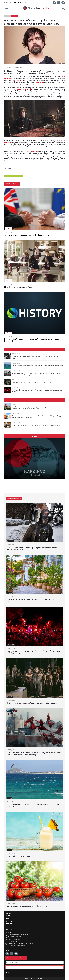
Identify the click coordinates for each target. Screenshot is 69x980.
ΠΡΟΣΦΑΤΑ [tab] (34, 349)
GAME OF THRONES (10, 176)
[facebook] (54, 2)
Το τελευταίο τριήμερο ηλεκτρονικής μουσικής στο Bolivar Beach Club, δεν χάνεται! (37, 390)
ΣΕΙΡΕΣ (20, 176)
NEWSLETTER (22, 2)
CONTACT (13, 2)
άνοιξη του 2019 (17, 80)
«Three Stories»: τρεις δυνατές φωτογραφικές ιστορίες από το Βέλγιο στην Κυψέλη (36, 357)
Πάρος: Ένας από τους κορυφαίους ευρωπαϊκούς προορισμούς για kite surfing (37, 365)
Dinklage (34, 151)
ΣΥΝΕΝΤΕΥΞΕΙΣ (34, 400)
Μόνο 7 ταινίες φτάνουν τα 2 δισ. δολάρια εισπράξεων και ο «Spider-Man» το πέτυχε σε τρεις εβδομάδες (37, 374)
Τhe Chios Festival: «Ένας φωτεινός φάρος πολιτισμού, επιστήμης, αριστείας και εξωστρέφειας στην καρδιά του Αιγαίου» (38, 407)
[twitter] (63, 2)
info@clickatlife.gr (14, 941)
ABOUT (6, 2)
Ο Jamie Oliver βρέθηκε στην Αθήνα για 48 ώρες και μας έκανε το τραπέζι (36, 425)
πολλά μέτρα (39, 82)
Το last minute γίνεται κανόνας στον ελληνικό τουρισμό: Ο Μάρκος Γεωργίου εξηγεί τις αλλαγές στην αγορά (37, 416)
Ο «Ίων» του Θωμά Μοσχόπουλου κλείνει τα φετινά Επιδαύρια (32, 382)
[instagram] (58, 2)
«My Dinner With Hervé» (22, 89)
